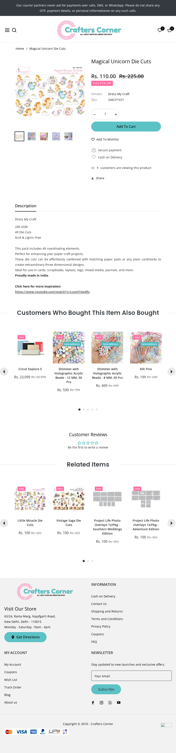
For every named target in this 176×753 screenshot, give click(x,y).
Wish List (10, 680)
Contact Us (99, 604)
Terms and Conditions (107, 619)
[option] (50, 91)
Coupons (97, 634)
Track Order (12, 687)
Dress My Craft (118, 94)
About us (10, 702)
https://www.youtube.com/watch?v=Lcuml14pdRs (52, 292)
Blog (7, 695)
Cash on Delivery (103, 596)
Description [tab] (25, 205)
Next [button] (75, 94)
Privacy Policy (100, 626)
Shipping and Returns (107, 611)
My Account (12, 664)
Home (20, 48)
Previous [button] (24, 94)
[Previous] (4, 372)
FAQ (94, 642)
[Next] (171, 372)
